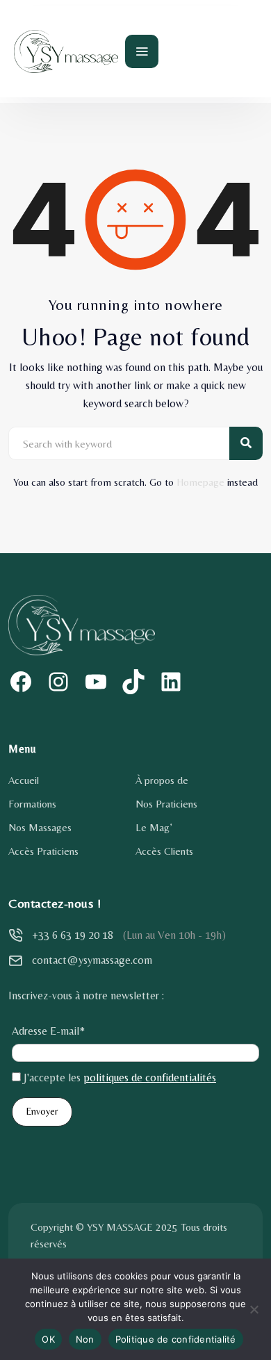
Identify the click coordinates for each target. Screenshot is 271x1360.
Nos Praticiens (166, 804)
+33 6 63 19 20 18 (72, 935)
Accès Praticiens (43, 851)
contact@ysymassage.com (92, 960)
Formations (32, 804)
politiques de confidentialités (149, 1077)
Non (85, 1339)
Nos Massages (40, 827)
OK (48, 1339)
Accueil (23, 780)
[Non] (254, 1309)
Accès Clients (164, 851)
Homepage (200, 482)
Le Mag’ (154, 827)
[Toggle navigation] (141, 51)
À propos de (162, 780)
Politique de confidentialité (175, 1339)
